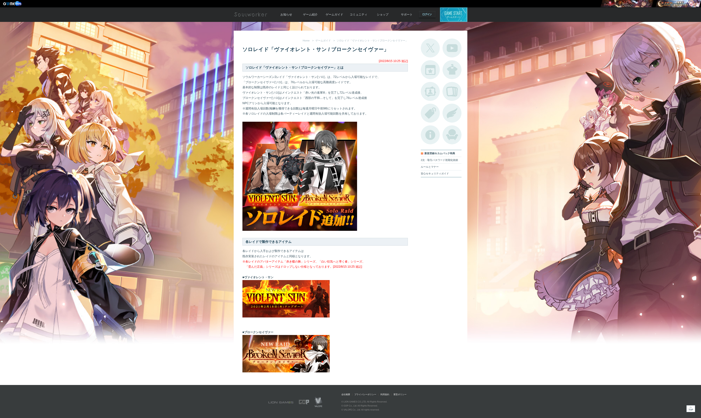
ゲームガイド (334, 14)
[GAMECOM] (13, 3)
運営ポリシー (400, 394)
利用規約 (384, 394)
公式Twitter (430, 47)
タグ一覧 (430, 113)
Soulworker (250, 14)
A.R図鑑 (452, 91)
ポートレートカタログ (430, 91)
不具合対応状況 (430, 134)
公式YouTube (452, 47)
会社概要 (345, 394)
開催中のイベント (430, 69)
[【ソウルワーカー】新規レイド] (627, 3)
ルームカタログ (452, 134)
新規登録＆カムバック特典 (439, 153)
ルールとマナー (430, 166)
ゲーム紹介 (310, 14)
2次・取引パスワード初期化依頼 (439, 160)
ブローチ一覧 (452, 113)
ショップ (382, 14)
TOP (690, 408)
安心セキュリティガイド (435, 173)
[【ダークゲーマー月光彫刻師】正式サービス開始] (678, 3)
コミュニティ (358, 14)
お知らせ (286, 14)
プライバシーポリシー (365, 394)
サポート (407, 14)
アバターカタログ (452, 69)
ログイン (427, 15)
